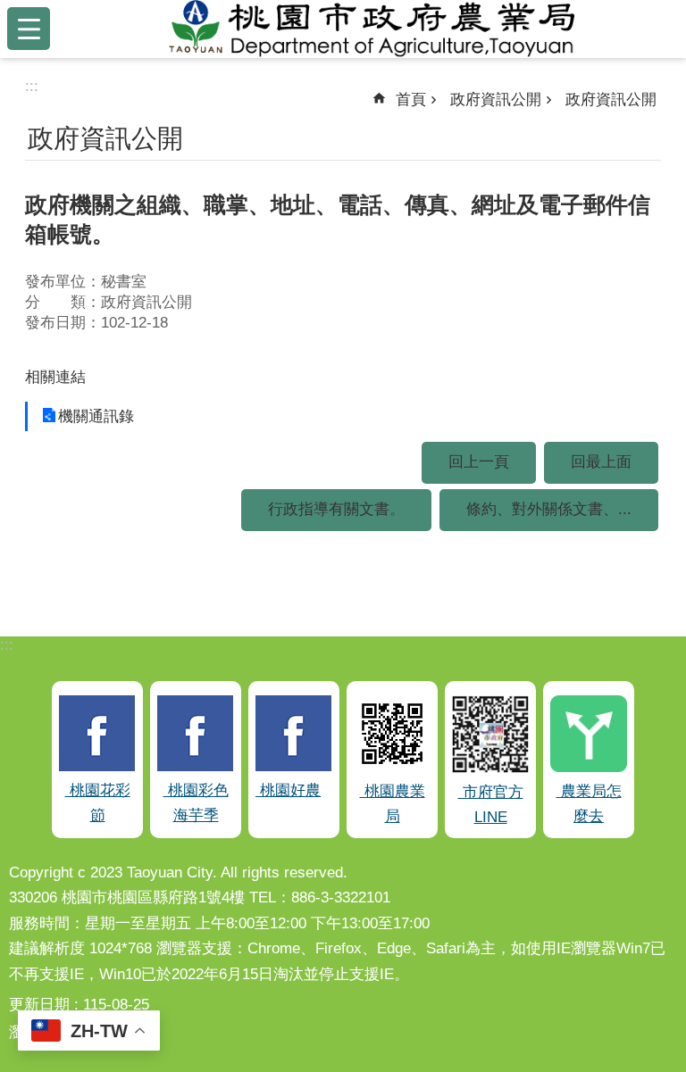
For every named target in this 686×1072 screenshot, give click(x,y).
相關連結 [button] (55, 377)
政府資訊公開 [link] (495, 99)
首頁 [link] (411, 99)
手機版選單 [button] (28, 28)
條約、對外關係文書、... (549, 509)
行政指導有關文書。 (336, 509)
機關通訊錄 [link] (96, 416)
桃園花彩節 (97, 803)
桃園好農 (288, 790)
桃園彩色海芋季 (196, 803)
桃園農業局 (392, 804)
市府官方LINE (490, 805)
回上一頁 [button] (478, 461)
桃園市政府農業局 (371, 28)
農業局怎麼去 (589, 804)
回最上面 (601, 461)
